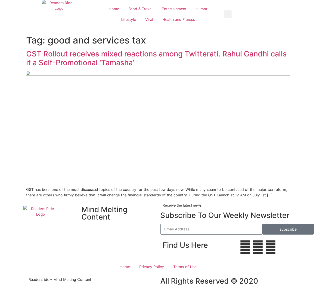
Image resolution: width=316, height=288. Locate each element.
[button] (228, 14)
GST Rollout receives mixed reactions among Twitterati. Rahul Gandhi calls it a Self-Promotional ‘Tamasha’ (156, 58)
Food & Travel (140, 8)
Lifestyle (128, 19)
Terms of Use (185, 266)
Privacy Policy (151, 266)
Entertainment (174, 8)
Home (114, 8)
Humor (202, 8)
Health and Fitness (178, 19)
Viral (149, 19)
